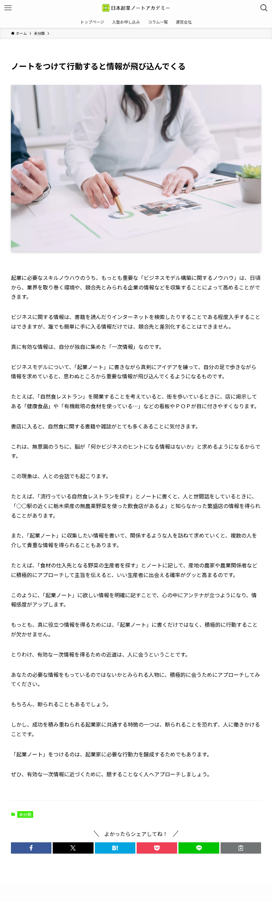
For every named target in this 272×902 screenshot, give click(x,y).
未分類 (25, 814)
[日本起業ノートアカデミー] (136, 8)
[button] (31, 848)
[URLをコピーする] (241, 848)
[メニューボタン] (8, 8)
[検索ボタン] (264, 8)
